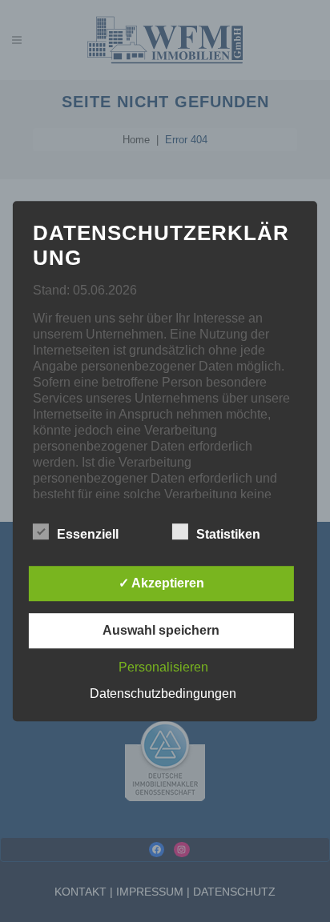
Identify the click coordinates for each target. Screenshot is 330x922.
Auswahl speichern (161, 630)
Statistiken (228, 534)
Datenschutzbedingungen (163, 693)
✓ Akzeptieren (161, 583)
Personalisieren (163, 667)
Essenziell (88, 534)
